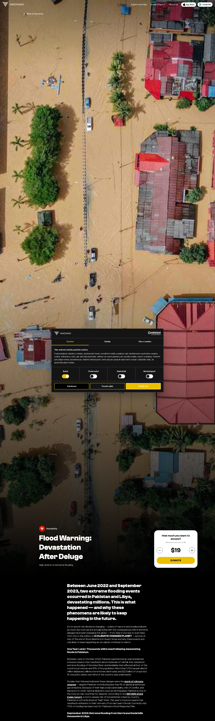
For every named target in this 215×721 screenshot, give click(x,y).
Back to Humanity (35, 14)
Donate (175, 560)
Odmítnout (71, 386)
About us (173, 4)
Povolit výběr (107, 386)
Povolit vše (143, 386)
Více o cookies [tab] (144, 342)
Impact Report (158, 4)
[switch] (93, 376)
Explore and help (139, 4)
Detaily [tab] (108, 342)
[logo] (13, 4)
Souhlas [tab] (70, 342)
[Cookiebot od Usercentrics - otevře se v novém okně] (150, 333)
